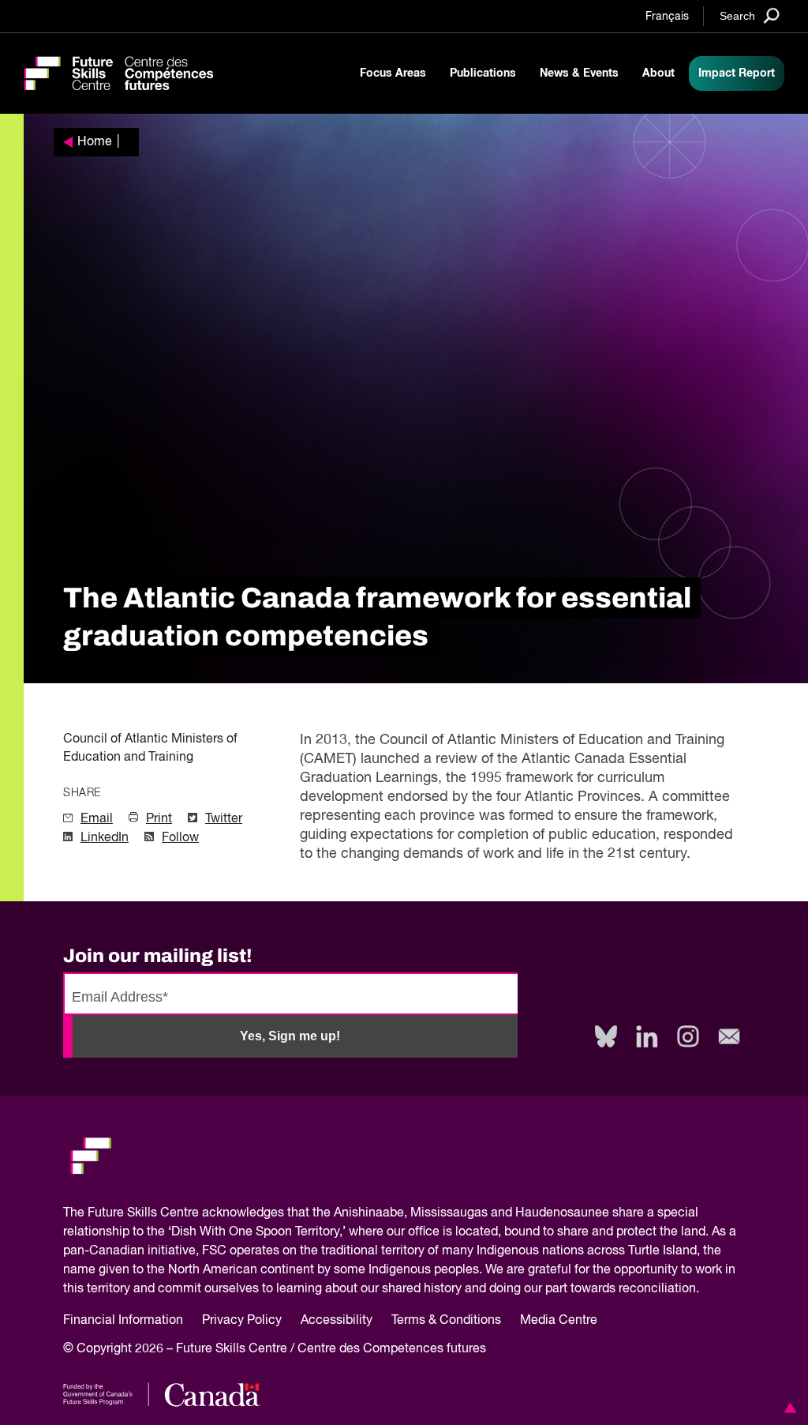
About (658, 73)
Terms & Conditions (446, 1320)
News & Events (579, 73)
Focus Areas (393, 73)
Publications (483, 73)
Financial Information (123, 1320)
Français (667, 16)
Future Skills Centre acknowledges (186, 1213)
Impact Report (736, 73)
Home (94, 142)
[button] (787, 1407)
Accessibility (336, 1320)
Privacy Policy (242, 1320)
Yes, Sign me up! (290, 1036)
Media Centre (558, 1320)
